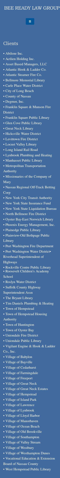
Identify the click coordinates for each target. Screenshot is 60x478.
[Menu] (30, 21)
